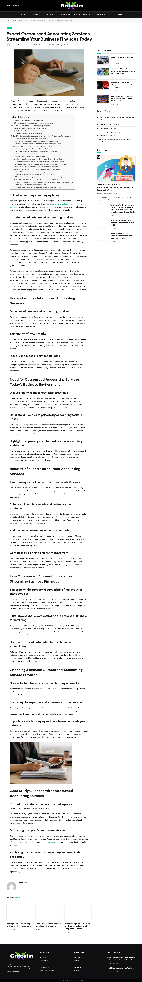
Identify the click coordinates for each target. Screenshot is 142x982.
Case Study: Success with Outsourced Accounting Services (35, 179)
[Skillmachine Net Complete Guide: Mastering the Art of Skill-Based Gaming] (103, 99)
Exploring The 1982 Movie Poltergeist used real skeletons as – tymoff (122, 84)
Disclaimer (43, 964)
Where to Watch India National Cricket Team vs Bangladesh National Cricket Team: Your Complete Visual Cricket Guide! (122, 208)
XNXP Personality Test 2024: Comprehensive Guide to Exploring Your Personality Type (116, 187)
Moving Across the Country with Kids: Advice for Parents (19, 924)
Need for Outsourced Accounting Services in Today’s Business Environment (42, 136)
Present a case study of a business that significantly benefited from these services (44, 182)
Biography (25, 14)
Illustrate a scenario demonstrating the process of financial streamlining (41, 164)
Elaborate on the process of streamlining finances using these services (40, 162)
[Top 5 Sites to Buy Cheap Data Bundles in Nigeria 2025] (49, 912)
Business (76, 961)
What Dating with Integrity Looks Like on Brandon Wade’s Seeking (122, 222)
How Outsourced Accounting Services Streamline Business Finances (39, 159)
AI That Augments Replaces (106, 129)
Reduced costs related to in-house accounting (32, 154)
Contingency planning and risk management (31, 156)
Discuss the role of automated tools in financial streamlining (37, 166)
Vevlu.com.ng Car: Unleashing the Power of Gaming (121, 58)
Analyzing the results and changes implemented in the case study (39, 187)
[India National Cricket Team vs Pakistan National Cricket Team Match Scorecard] (103, 71)
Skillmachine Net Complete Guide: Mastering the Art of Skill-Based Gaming (121, 98)
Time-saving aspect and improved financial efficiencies (35, 149)
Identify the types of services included (29, 133)
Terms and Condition (47, 970)
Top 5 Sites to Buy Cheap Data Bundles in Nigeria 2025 (48, 924)
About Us (43, 957)
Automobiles (47, 14)
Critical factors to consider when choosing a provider (34, 172)
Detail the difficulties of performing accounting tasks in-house (37, 141)
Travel (112, 14)
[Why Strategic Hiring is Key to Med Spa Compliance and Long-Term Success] (78, 912)
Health (77, 14)
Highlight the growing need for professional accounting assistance (39, 144)
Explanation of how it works (25, 131)
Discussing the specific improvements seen (31, 184)
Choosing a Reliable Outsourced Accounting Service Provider (36, 169)
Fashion (86, 14)
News (35, 14)
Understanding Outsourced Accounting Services (31, 126)
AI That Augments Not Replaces (108, 124)
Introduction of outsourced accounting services (35, 123)
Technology (99, 14)
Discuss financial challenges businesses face (31, 139)
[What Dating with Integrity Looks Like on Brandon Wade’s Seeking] (103, 223)
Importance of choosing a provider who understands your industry (39, 177)
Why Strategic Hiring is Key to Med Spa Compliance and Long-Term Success (77, 926)
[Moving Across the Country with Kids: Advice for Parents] (20, 912)
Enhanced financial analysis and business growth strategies (36, 151)
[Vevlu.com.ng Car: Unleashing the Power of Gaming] (103, 60)
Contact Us (44, 961)
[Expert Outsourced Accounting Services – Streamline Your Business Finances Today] (49, 72)
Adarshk (99, 194)
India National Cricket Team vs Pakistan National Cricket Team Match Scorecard (122, 71)
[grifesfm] (71, 5)
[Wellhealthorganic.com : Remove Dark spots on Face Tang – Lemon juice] (103, 236)
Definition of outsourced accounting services (30, 128)
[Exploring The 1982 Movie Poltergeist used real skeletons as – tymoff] (103, 85)
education (77, 964)
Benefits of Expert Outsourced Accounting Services (32, 146)
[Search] (134, 14)
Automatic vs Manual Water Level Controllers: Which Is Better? (122, 958)
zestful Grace (17, 45)
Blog (9, 28)
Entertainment (63, 14)
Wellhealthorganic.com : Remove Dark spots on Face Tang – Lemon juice (121, 235)
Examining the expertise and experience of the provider (35, 174)
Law (120, 14)
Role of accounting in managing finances (31, 120)
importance (50, 842)
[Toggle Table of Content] (70, 117)
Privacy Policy (44, 967)
